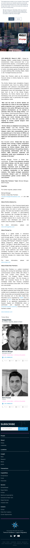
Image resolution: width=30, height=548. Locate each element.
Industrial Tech (4, 502)
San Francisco (7, 543)
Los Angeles (18, 543)
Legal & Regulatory (21, 532)
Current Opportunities (6, 514)
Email (12, 360)
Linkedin (26, 360)
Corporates (3, 480)
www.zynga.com (5, 262)
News (2, 456)
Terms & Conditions (8, 532)
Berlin (26, 543)
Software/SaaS (4, 487)
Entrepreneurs (4, 475)
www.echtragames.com (7, 226)
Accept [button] (11, 19)
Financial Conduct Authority (9, 306)
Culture (2, 509)
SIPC (9, 299)
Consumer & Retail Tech (7, 497)
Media (2, 461)
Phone (5, 360)
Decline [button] (18, 19)
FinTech (3, 492)
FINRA (21, 297)
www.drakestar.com (6, 312)
